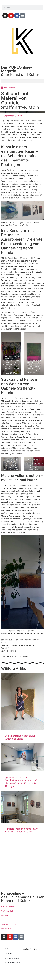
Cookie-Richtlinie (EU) (12, 963)
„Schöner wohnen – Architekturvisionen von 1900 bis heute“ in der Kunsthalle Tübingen (22, 782)
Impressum (8, 953)
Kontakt (7, 949)
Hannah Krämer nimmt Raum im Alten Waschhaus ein (21, 830)
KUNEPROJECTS (8, 924)
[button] (22, 81)
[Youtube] (11, 15)
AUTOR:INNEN (7, 906)
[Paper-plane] (22, 15)
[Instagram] (5, 15)
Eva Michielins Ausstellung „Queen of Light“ (20, 737)
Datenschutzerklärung (13, 958)
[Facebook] (17, 15)
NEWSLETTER (7, 911)
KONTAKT (5, 915)
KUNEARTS (6, 928)
